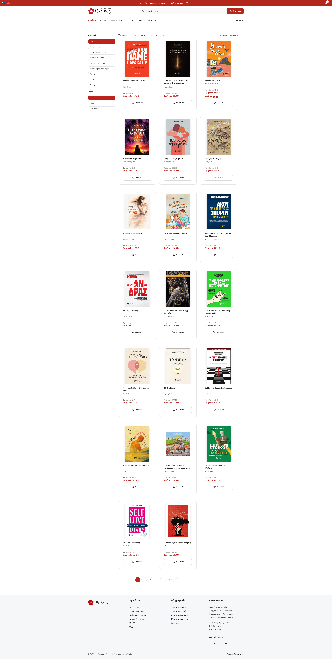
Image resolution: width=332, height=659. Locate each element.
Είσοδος (240, 20)
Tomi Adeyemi (169, 316)
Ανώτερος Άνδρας (130, 311)
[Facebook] (215, 643)
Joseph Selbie (168, 87)
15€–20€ (154, 35)
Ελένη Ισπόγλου (169, 162)
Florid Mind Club (136, 611)
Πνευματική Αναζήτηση (98, 52)
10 (175, 579)
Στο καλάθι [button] (139, 103)
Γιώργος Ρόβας (210, 162)
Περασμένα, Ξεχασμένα (132, 233)
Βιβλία (91, 20)
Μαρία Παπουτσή (129, 394)
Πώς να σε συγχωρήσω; (174, 158)
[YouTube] (226, 643)
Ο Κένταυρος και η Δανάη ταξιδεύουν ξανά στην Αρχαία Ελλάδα (176, 466)
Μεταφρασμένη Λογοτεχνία (99, 69)
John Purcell (168, 546)
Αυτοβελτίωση (95, 47)
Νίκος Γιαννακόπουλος (213, 239)
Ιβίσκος (151, 20)
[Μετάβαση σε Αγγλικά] (8, 3)
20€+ (164, 35)
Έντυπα (92, 98)
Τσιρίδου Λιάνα (128, 239)
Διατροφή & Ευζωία (97, 58)
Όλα (91, 41)
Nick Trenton (127, 87)
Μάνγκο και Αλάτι (212, 80)
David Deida (127, 316)
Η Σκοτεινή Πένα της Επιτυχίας (177, 543)
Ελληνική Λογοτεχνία (97, 63)
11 (181, 579)
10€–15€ (143, 35)
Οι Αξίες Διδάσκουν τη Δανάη (176, 233)
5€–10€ (133, 35)
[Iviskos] (99, 11)
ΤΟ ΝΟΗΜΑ (169, 388)
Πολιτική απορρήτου (179, 619)
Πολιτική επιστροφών (180, 615)
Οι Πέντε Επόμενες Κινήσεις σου (218, 388)
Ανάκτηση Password (137, 615)
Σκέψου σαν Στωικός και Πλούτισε (215, 466)
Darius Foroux (210, 471)
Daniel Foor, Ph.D (129, 162)
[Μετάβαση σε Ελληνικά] (3, 3)
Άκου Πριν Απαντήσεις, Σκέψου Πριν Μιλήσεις (218, 234)
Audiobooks (94, 109)
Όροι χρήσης (176, 623)
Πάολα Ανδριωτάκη (211, 84)
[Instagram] (220, 643)
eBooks (92, 103)
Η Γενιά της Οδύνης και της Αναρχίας (176, 312)
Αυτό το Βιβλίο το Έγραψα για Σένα (136, 389)
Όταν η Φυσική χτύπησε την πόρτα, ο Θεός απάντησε (176, 81)
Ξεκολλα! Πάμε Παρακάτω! (134, 80)
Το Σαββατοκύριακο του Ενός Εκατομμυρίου (217, 312)
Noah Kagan (209, 316)
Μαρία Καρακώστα (129, 546)
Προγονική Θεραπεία (132, 158)
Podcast (130, 20)
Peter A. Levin (128, 471)
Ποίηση (92, 74)
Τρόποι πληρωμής (178, 607)
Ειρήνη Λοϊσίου (169, 394)
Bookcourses (116, 20)
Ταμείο (132, 627)
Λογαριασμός (135, 607)
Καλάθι (132, 623)
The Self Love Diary (131, 543)
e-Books (102, 20)
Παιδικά (93, 79)
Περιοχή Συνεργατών (235, 654)
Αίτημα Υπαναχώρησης (139, 619)
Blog (140, 20)
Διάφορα (93, 85)
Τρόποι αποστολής (179, 611)
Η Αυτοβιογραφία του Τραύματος (137, 465)
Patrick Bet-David (211, 394)
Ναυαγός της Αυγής (213, 158)
